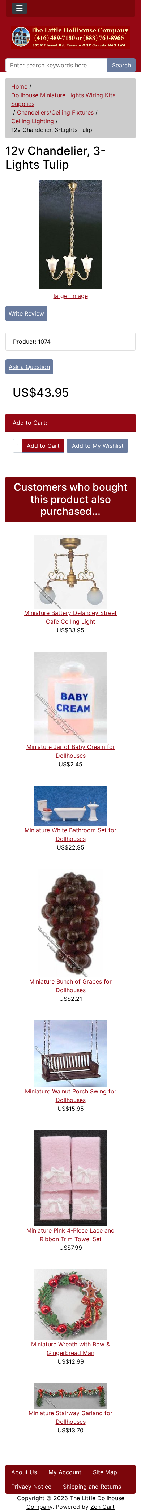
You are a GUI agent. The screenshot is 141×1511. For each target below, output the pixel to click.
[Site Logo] (70, 37)
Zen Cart (102, 1506)
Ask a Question (29, 366)
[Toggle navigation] (19, 8)
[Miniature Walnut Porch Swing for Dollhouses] (70, 1053)
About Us (24, 1472)
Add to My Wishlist (98, 445)
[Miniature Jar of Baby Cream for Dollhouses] (70, 696)
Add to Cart (43, 445)
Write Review (26, 313)
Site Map (105, 1472)
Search (121, 65)
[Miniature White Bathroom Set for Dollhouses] (70, 805)
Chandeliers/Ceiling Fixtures (55, 112)
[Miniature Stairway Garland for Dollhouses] (70, 1395)
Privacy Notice (31, 1486)
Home (19, 86)
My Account (64, 1472)
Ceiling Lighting (32, 121)
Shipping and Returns (92, 1486)
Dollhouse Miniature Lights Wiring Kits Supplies (63, 99)
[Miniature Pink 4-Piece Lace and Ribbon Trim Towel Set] (70, 1177)
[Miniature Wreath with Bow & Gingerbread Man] (70, 1303)
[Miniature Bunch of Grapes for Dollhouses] (70, 922)
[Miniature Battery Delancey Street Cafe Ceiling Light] (70, 571)
